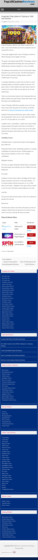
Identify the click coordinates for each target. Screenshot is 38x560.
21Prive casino (5, 457)
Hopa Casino (5, 473)
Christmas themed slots (7, 423)
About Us (16, 546)
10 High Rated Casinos (7, 489)
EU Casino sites (6, 280)
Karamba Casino (6, 453)
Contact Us (24, 546)
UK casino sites (6, 278)
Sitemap (31, 546)
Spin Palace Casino (7, 477)
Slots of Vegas (5, 481)
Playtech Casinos (6, 374)
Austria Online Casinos (7, 322)
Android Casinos (6, 503)
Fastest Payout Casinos (7, 298)
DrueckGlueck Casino (7, 467)
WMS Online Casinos (7, 390)
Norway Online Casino (7, 294)
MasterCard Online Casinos (9, 521)
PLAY (31, 227)
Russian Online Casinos (8, 328)
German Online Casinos (8, 308)
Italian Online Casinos (7, 316)
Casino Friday (5, 437)
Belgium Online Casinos (8, 324)
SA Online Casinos (6, 302)
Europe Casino (5, 425)
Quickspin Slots (6, 417)
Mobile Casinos (6, 501)
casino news (10, 251)
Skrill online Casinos (7, 517)
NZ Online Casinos (6, 300)
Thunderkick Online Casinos (9, 400)
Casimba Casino (6, 451)
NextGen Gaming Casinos (8, 384)
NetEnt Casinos (6, 376)
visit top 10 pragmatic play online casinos (21, 110)
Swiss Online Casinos (7, 304)
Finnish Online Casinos (8, 288)
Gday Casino (5, 455)
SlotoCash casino (6, 447)
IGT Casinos (5, 386)
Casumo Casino (6, 459)
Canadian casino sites (7, 282)
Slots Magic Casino (7, 463)
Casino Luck (5, 449)
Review (29, 230)
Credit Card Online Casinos (9, 537)
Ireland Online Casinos (7, 326)
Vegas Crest (5, 483)
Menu (18, 9)
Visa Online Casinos (7, 523)
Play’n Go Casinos (6, 380)
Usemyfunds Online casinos (9, 533)
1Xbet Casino (5, 445)
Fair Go (4, 485)
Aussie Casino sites (7, 284)
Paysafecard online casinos (8, 531)
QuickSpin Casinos (7, 378)
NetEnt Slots (5, 413)
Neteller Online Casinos (8, 519)
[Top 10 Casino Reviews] (18, 5)
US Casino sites (6, 276)
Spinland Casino (6, 461)
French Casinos (6, 318)
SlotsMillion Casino (7, 465)
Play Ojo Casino (6, 469)
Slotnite (4, 487)
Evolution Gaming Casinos (8, 382)
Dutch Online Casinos (7, 292)
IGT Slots (4, 411)
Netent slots (5, 527)
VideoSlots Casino (6, 475)
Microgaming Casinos (7, 372)
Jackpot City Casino (7, 479)
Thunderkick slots (6, 421)
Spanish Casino (6, 320)
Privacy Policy (19, 548)
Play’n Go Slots (6, 419)
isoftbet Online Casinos (8, 392)
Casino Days (5, 439)
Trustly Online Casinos (7, 535)
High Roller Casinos (7, 312)
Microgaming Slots (7, 415)
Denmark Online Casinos (8, 306)
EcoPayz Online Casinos (8, 529)
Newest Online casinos (7, 314)
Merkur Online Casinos (8, 398)
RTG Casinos (5, 370)
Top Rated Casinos (6, 296)
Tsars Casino (5, 441)
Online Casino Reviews (8, 286)
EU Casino (4, 471)
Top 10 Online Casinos (7, 310)
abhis (5, 21)
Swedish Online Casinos (8, 290)
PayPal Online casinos (7, 525)
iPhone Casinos (6, 505)
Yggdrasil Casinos (6, 394)
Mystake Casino (6, 443)
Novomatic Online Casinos (8, 388)
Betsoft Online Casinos (7, 396)
